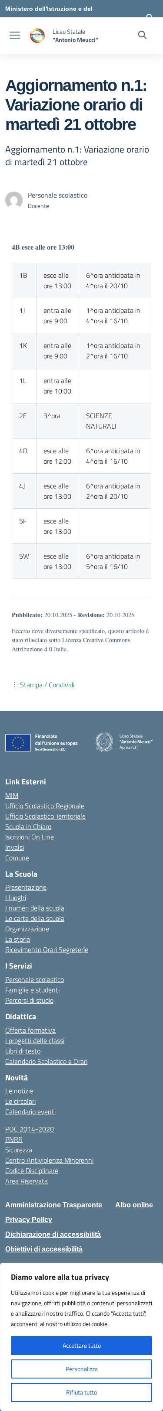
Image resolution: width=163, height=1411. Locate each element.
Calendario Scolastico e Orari (46, 1061)
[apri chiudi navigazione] (15, 36)
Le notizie (19, 1091)
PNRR (14, 1139)
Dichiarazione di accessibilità (53, 1234)
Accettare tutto (82, 1345)
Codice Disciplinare (31, 1170)
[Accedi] (149, 17)
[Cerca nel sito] (142, 36)
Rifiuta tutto (81, 1392)
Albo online (134, 1205)
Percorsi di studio (29, 1000)
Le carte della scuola (34, 918)
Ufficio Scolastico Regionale (44, 805)
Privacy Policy (28, 1219)
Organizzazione (27, 928)
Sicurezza (18, 1149)
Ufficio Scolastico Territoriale (45, 816)
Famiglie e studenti (32, 990)
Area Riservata (26, 1181)
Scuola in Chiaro (28, 826)
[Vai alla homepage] (37, 36)
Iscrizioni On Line (29, 837)
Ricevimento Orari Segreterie (46, 949)
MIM (11, 795)
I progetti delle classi (34, 1040)
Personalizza (82, 1368)
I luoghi (15, 897)
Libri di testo (22, 1051)
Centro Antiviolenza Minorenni (49, 1160)
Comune (17, 857)
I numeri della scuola (34, 908)
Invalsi (14, 847)
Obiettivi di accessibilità (44, 1249)
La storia (17, 939)
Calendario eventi (30, 1111)
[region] (81, 1337)
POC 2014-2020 (29, 1129)
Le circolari (20, 1101)
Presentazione (26, 887)
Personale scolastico (34, 979)
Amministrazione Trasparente (53, 1205)
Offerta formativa (30, 1030)
